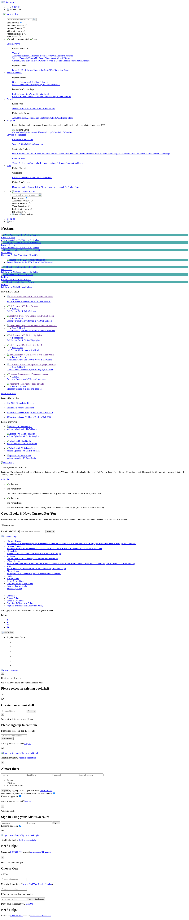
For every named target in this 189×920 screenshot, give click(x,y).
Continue (31, 711)
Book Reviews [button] (13, 44)
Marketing (38, 144)
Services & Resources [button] (16, 135)
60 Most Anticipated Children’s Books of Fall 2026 (29, 417)
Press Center (38, 573)
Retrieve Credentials (36, 899)
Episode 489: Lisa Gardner (25, 443)
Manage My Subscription (38, 558)
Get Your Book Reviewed (52, 153)
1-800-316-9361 (16, 852)
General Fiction (19, 82)
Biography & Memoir (54, 58)
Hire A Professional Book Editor (26, 153)
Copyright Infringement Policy (20, 583)
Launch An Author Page (68, 187)
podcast (10, 429)
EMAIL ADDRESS (10, 531)
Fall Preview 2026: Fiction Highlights (23, 340)
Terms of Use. (46, 790)
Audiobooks (17, 56)
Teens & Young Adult (72, 61)
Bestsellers (16, 70)
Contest (25, 573)
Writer (10, 783)
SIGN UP (50, 531)
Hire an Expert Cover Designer (106, 153)
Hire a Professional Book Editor (21, 563)
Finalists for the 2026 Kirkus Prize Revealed (33, 262)
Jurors (52, 108)
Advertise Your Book (129, 153)
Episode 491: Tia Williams (25, 429)
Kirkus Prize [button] (12, 551)
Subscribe (67, 132)
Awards (33, 94)
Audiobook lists (37, 70)
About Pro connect (49, 187)
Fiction (26, 56)
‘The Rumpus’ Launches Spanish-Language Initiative (30, 369)
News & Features (14, 28)
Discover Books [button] (14, 541)
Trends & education (20, 163)
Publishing (29, 144)
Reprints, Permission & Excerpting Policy (17, 587)
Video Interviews (14, 31)
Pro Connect (12, 36)
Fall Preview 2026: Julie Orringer (21, 311)
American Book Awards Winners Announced (26, 379)
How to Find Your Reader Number (37, 884)
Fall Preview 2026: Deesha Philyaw (17, 287)
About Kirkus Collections (40, 177)
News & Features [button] (14, 72)
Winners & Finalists (20, 108)
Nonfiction (40, 58)
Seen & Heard (42, 94)
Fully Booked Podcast (61, 96)
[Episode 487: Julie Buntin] (19, 455)
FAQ (31, 573)
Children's (85, 61)
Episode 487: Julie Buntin (25, 458)
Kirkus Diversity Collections (19, 568)
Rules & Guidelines (58, 118)
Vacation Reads (62, 70)
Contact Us (11, 596)
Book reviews (13, 23)
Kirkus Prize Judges (52, 553)
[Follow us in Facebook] (7, 620)
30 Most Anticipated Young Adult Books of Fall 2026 (30, 412)
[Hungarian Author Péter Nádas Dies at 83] (20, 250)
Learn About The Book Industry (121, 563)
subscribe (5, 479)
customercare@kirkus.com (40, 852)
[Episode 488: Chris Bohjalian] (21, 448)
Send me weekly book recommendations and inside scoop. (27, 793)
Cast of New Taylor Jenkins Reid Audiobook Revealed (31, 330)
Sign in (5, 791)
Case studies (34, 163)
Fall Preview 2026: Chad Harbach (16, 279)
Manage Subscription (54, 132)
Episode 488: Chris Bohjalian (27, 451)
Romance (69, 56)
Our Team (17, 573)
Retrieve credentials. (27, 758)
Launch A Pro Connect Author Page (154, 153)
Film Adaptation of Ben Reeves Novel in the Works (29, 360)
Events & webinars (74, 163)
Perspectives (24, 94)
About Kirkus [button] (13, 571)
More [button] (9, 165)
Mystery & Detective (55, 56)
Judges (70, 118)
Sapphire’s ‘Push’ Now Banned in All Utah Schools (29, 321)
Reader (10, 780)
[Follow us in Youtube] (8, 627)
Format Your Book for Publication (78, 153)
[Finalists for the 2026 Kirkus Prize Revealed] (27, 260)
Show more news (8, 393)
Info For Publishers (52, 573)
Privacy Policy (13, 578)
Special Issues (30, 132)
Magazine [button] (11, 120)
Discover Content (20, 187)
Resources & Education (22, 139)
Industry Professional (16, 785)
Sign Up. (29, 904)
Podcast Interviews (15, 34)
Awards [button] (10, 99)
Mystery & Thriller (43, 84)
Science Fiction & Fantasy (23, 58)
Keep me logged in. (10, 796)
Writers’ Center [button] (13, 561)
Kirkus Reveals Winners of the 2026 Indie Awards (29, 301)
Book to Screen (19, 96)
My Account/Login (57, 568)
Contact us (11, 576)
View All (16, 53)
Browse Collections (20, 177)
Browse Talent (34, 187)
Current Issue (18, 132)
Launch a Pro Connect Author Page (91, 563)
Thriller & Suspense (37, 56)
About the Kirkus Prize (39, 108)
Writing (15, 144)
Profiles (15, 94)
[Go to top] (7, 632)
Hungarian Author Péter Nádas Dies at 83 (19, 255)
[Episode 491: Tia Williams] (19, 426)
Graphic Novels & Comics (51, 61)
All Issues (40, 132)
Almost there (7, 739)
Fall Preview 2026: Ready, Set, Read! (23, 350)
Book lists (25, 70)
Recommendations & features (53, 163)
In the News (31, 96)
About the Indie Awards (22, 118)
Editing (22, 144)
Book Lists (20, 548)
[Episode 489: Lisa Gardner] (19, 441)
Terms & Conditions (15, 581)
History (67, 58)
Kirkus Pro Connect (40, 568)
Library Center (18, 158)
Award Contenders (41, 118)
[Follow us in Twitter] (8, 622)
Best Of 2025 (50, 70)
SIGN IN (16, 7)
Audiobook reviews (15, 25)
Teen (37, 82)
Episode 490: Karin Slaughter (27, 436)
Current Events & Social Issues (25, 61)
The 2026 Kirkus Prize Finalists (20, 403)
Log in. (27, 743)
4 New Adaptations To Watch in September (20, 240)
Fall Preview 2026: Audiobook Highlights (19, 272)
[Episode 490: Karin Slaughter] (21, 434)
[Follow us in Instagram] (8, 625)
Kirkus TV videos (83, 548)
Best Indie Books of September (20, 408)
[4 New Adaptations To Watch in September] (21, 235)
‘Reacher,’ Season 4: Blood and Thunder (24, 389)
